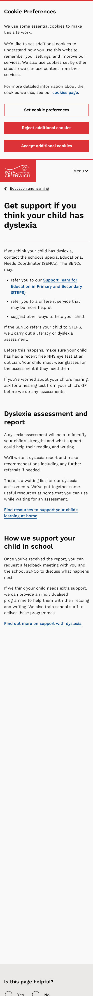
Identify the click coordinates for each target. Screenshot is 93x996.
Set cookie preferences (46, 109)
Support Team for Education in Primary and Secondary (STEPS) (46, 286)
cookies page (65, 92)
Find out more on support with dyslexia (42, 623)
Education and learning (29, 188)
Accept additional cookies (46, 145)
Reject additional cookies (46, 127)
